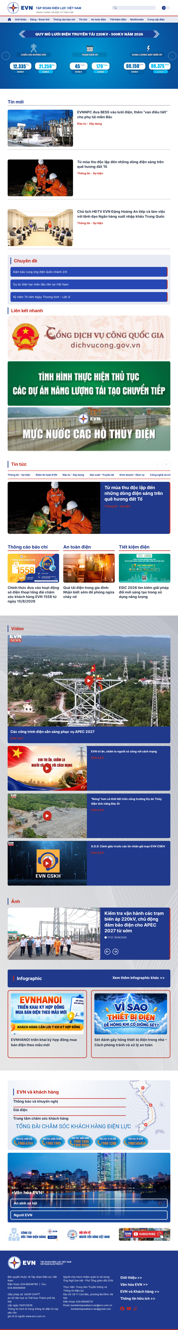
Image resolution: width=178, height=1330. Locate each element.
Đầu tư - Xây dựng (89, 123)
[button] (172, 56)
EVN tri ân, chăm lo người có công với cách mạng (124, 751)
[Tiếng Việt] (44, 7)
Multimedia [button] (137, 19)
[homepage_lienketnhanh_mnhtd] (89, 429)
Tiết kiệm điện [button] (118, 19)
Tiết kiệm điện (134, 547)
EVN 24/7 (16, 738)
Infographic (29, 978)
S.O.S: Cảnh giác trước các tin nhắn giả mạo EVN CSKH (128, 846)
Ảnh (15, 901)
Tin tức (19, 464)
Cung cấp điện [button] (156, 19)
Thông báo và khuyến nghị (35, 1101)
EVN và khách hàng (38, 1092)
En (167, 8)
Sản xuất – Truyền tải (102, 474)
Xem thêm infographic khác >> (138, 978)
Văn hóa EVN (28, 1192)
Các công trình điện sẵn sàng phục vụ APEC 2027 (52, 732)
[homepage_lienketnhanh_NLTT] (89, 383)
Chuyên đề (25, 260)
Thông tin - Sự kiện (90, 173)
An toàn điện (77, 547)
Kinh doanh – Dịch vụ (132, 474)
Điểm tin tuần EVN (46, 474)
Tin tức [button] (83, 19)
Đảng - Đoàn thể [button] (39, 19)
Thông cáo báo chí (64, 19)
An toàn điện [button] (98, 19)
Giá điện (20, 1110)
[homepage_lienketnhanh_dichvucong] (89, 337)
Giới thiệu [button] (20, 19)
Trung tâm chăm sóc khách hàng (40, 1118)
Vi (163, 8)
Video (17, 628)
